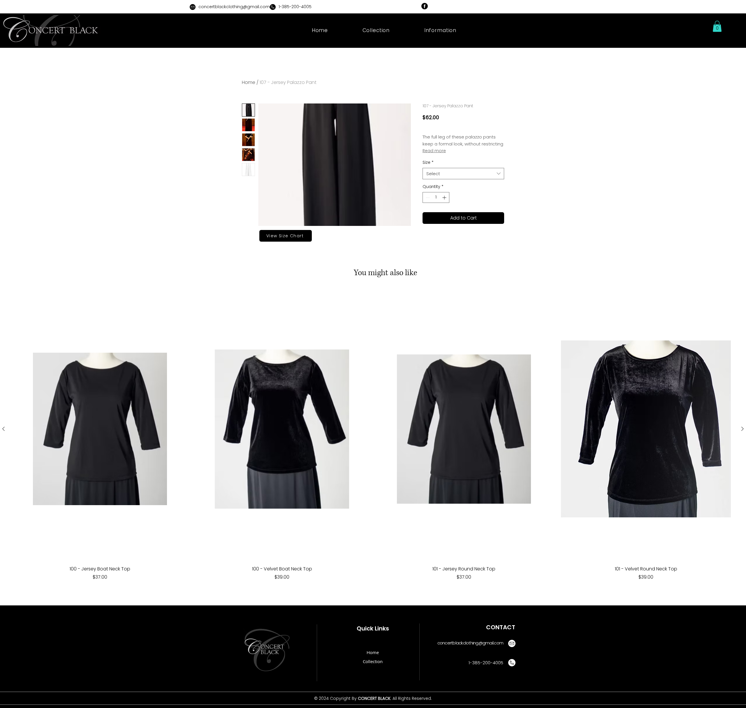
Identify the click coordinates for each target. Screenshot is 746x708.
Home (248, 82)
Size (428, 162)
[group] (373, 446)
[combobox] (463, 173)
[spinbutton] (436, 197)
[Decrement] (427, 197)
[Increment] (444, 197)
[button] (440, 30)
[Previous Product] (3, 428)
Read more (434, 151)
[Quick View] (100, 429)
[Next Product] (742, 428)
